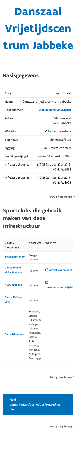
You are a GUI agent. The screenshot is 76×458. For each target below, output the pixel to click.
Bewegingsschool (15, 257)
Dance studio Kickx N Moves (13, 270)
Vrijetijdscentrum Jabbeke (55, 110)
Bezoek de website (59, 131)
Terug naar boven (61, 197)
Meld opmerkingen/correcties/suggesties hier (35, 404)
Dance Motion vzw (13, 299)
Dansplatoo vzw (15, 334)
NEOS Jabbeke (13, 285)
